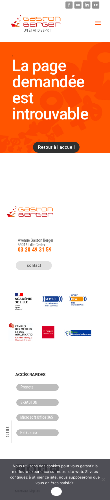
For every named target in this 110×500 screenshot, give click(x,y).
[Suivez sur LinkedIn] (86, 4)
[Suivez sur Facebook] (68, 4)
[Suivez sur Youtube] (78, 4)
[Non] (103, 479)
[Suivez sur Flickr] (95, 4)
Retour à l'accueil (56, 147)
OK (56, 491)
